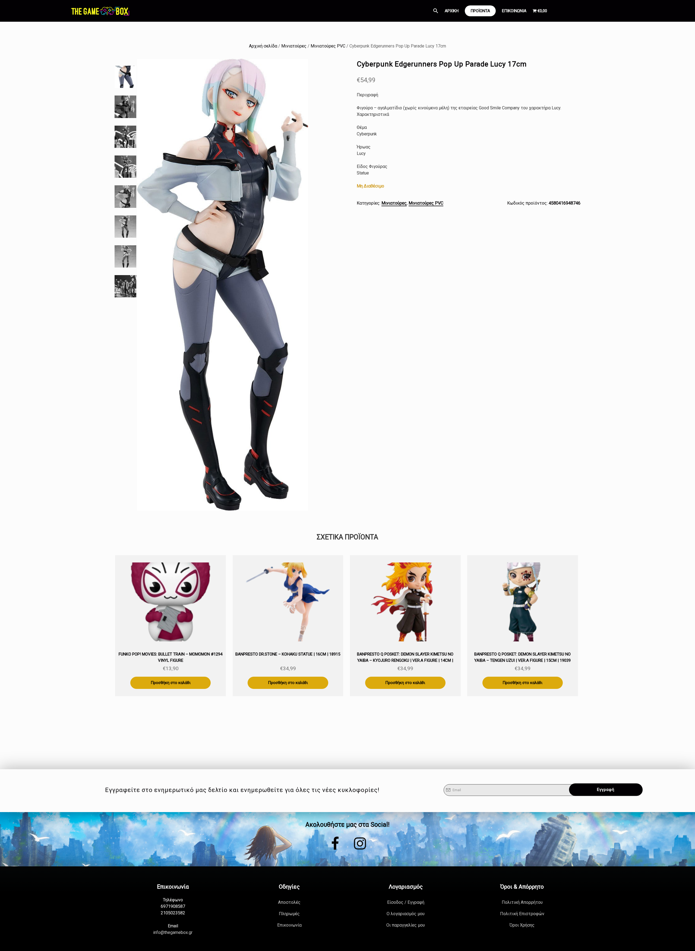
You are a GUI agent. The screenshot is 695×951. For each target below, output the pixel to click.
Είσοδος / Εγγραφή (405, 902)
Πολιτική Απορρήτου (522, 902)
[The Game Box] (100, 11)
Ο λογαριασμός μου (406, 913)
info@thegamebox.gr (172, 932)
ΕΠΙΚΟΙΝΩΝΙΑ (514, 10)
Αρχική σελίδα (263, 46)
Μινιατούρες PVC (328, 46)
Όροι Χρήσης (522, 925)
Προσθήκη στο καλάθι (171, 682)
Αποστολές (289, 902)
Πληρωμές (289, 913)
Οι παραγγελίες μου (405, 925)
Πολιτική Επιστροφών (522, 913)
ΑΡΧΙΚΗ (452, 10)
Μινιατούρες (294, 46)
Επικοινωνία (289, 925)
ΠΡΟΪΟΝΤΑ (480, 10)
